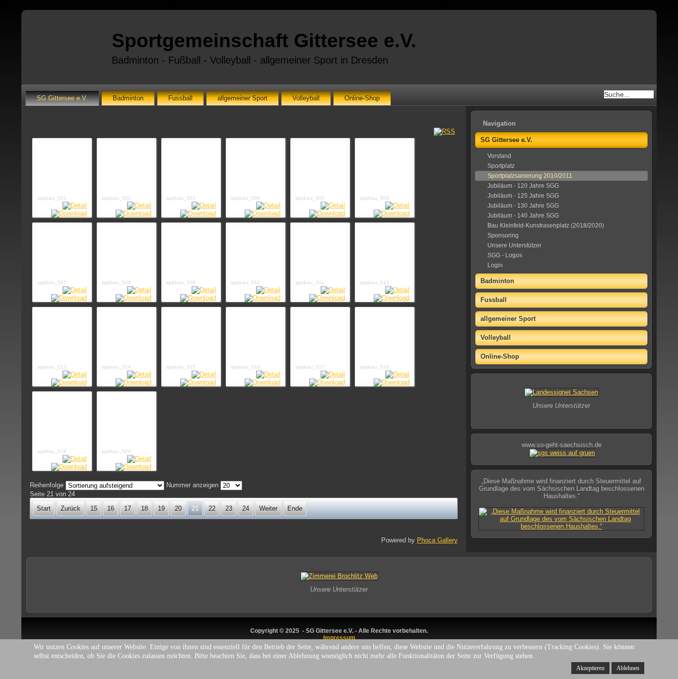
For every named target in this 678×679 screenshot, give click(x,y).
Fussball (180, 98)
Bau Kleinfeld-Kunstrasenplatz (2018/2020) (545, 225)
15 (93, 508)
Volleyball (306, 98)
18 (144, 508)
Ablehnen (627, 668)
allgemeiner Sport (242, 98)
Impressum (339, 637)
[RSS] (444, 131)
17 (127, 508)
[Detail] (75, 205)
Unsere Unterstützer (514, 245)
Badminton (128, 98)
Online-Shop (362, 98)
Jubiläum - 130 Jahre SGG (523, 205)
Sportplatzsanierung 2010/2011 (529, 175)
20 (178, 508)
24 (245, 508)
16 (110, 508)
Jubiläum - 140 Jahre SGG (523, 215)
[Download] (69, 213)
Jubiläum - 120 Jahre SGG (523, 185)
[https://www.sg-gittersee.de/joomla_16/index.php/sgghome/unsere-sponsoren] (561, 392)
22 (211, 508)
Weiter (268, 508)
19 (161, 508)
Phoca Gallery (437, 540)
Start (44, 508)
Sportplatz (501, 165)
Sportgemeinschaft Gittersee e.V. (264, 40)
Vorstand (499, 155)
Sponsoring (503, 235)
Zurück (70, 508)
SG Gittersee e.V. (62, 98)
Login (495, 265)
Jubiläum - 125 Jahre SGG (523, 195)
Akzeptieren (590, 668)
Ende (294, 508)
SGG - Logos (504, 255)
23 (228, 508)
